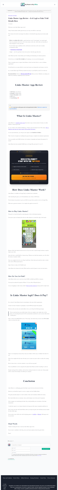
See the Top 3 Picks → (29, 177)
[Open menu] (55, 4)
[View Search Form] (3, 5)
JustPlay (34, 414)
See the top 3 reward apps (16, 49)
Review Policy (16, 478)
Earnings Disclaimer (34, 478)
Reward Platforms (12, 15)
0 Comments (10, 23)
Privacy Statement (51, 478)
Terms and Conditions (7, 478)
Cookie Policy (43, 478)
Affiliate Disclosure (25, 478)
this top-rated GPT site (26, 74)
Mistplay (39, 414)
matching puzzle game (20, 122)
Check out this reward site (31, 285)
